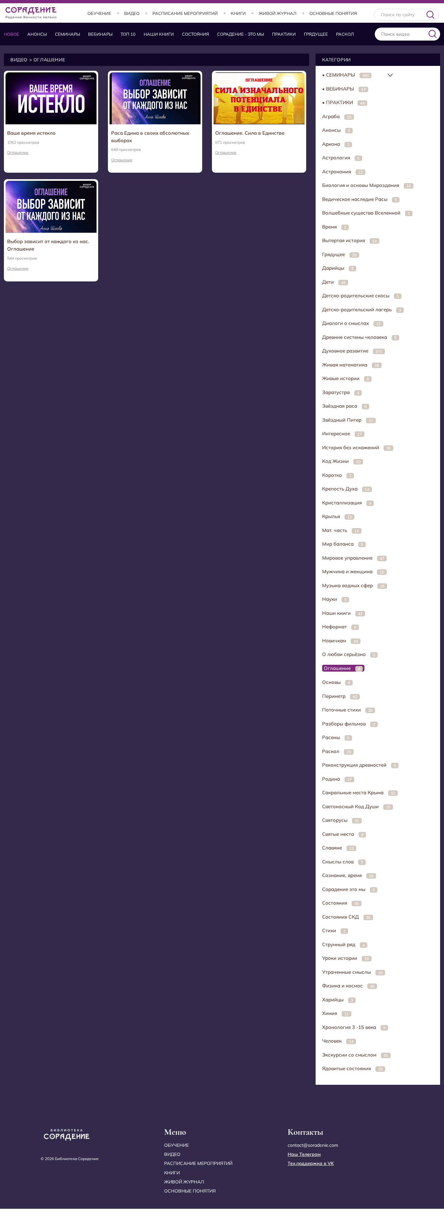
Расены (335, 737)
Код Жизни (341, 461)
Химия (335, 1013)
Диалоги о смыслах (351, 323)
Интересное (342, 433)
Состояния (195, 34)
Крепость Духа (345, 489)
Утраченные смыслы (352, 972)
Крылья (337, 516)
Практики (284, 34)
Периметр (339, 696)
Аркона (335, 144)
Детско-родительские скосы (360, 295)
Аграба (336, 116)
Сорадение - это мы (240, 34)
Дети (334, 282)
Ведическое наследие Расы (359, 199)
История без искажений (356, 447)
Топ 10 (128, 34)
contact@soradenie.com (313, 1145)
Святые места (342, 834)
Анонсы (37, 34)
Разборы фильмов (348, 724)
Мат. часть (340, 530)
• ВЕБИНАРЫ (344, 89)
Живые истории (345, 378)
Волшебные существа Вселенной (366, 213)
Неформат (339, 627)
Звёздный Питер (347, 420)
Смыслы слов (342, 862)
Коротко (336, 475)
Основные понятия (333, 13)
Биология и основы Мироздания (366, 185)
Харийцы (337, 999)
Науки (334, 599)
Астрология (340, 158)
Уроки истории (345, 958)
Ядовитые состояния (352, 1068)
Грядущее (316, 34)
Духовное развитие (352, 351)
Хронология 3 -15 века (353, 1027)
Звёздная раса (344, 406)
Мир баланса (342, 544)
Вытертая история (349, 240)
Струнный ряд (343, 944)
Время (334, 227)
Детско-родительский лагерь (361, 309)
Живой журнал (277, 13)
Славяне (338, 848)
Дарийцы (338, 268)
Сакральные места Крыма (358, 792)
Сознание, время (347, 875)
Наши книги (159, 34)
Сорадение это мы (348, 889)
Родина (337, 779)
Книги (238, 13)
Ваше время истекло (31, 133)
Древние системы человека (359, 337)
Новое (11, 34)
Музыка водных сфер (353, 585)
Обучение (99, 13)
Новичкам (340, 640)
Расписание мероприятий (185, 13)
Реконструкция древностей (359, 765)
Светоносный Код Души (356, 806)
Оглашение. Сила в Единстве (249, 133)
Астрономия (342, 171)
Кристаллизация (346, 503)
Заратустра (340, 392)
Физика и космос (348, 986)
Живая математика (350, 365)
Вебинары (100, 34)
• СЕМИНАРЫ (345, 75)
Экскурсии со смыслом (355, 1055)
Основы (336, 682)
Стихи (334, 930)
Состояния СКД (346, 917)
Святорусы (340, 820)
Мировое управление (353, 558)
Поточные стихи (347, 710)
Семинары (67, 34)
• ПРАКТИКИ (343, 102)
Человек (337, 1041)
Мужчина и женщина (353, 571)
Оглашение (18, 152)
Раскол (345, 34)
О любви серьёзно (348, 654)
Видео (131, 13)
